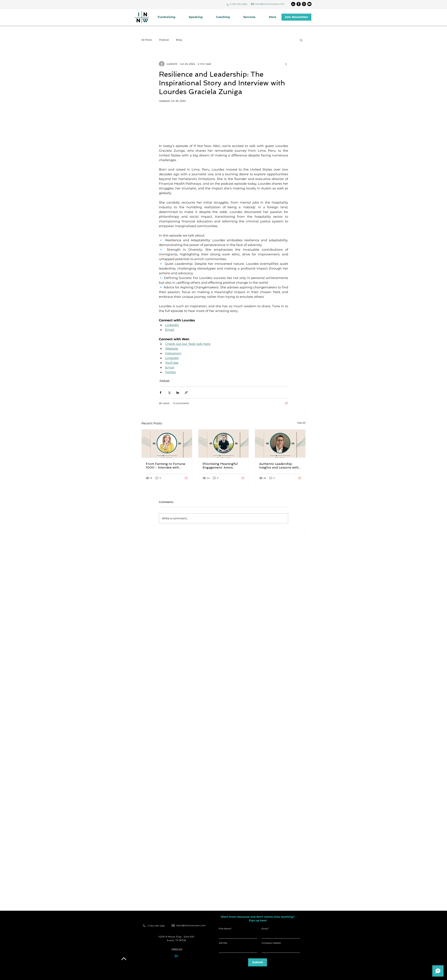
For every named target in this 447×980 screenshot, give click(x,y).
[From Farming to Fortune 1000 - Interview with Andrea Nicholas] (167, 443)
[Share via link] (186, 392)
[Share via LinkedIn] (177, 392)
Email (265, 929)
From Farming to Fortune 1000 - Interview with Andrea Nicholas (165, 465)
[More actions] (286, 64)
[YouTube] (309, 4)
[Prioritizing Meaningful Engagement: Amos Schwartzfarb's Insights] (223, 443)
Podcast (164, 39)
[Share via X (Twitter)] (169, 392)
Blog (179, 39)
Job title (223, 943)
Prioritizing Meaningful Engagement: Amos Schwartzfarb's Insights (221, 465)
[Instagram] (304, 4)
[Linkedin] (176, 956)
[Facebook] (298, 4)
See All (301, 422)
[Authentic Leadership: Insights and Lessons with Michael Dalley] (280, 443)
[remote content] (223, 120)
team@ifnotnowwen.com (269, 4)
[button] (253, 17)
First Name (224, 929)
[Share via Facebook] (160, 392)
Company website (271, 943)
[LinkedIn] (293, 4)
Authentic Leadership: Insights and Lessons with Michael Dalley (279, 465)
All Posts (146, 39)
